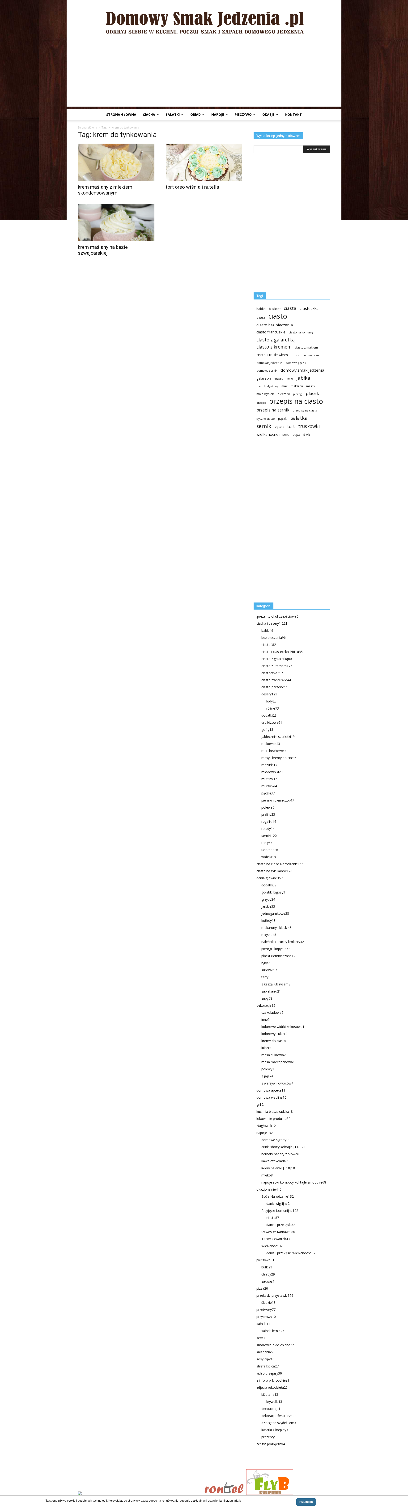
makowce (270, 743)
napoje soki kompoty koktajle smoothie (293, 1182)
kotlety (268, 920)
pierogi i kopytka (275, 949)
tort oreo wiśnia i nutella (192, 187)
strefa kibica (267, 1366)
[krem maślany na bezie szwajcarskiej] (116, 222)
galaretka (263, 378)
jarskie (268, 906)
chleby (268, 1274)
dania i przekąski (280, 1224)
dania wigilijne (278, 1203)
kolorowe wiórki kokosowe (282, 1026)
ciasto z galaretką (275, 339)
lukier (266, 1048)
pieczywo (243, 114)
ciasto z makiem (306, 347)
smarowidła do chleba (275, 1345)
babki (267, 630)
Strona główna (121, 114)
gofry (267, 729)
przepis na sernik (272, 409)
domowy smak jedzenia (302, 370)
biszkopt (274, 309)
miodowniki (272, 772)
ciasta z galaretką (276, 658)
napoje (217, 114)
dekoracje (265, 1005)
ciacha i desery (271, 623)
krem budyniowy (267, 386)
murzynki (269, 786)
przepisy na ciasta (305, 410)
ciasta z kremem (276, 666)
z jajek (267, 1076)
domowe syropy (275, 1140)
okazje (268, 114)
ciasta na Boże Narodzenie (279, 864)
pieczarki (284, 394)
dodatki (268, 715)
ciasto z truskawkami (272, 355)
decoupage (270, 1408)
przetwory (266, 1309)
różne (272, 708)
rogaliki (268, 821)
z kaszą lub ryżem (275, 984)
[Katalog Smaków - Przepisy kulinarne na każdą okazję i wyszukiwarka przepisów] (140, 1494)
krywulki (274, 1401)
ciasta (290, 308)
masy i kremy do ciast (279, 758)
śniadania (265, 1352)
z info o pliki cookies (272, 1380)
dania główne (269, 878)
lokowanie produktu (273, 1118)
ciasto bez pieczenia (274, 324)
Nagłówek (266, 1125)
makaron (297, 386)
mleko (267, 1175)
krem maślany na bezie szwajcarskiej (103, 250)
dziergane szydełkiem (278, 1423)
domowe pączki (295, 363)
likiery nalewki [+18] (278, 1168)
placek (312, 393)
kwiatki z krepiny (274, 1430)
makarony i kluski (276, 927)
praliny (268, 814)
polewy (267, 1069)
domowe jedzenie (269, 363)
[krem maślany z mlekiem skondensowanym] (116, 162)
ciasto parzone (274, 687)
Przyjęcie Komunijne (279, 1210)
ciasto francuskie (270, 332)
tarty (265, 977)
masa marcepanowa (278, 1062)
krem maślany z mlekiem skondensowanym (105, 190)
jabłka (303, 377)
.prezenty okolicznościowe (277, 616)
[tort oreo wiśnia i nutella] (204, 162)
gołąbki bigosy (273, 892)
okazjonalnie (268, 1189)
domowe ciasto (311, 355)
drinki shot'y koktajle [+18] (283, 1147)
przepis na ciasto (296, 401)
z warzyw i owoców (277, 1083)
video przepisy (269, 1373)
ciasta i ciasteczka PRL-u (282, 651)
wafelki (268, 857)
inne (265, 1019)
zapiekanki (271, 991)
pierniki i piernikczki (277, 800)
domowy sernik (266, 370)
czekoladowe (272, 1012)
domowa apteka (270, 1090)
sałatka (299, 417)
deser (295, 355)
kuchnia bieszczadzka (274, 1111)
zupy (266, 998)
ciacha (149, 114)
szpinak (279, 427)
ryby (265, 963)
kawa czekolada (274, 1161)
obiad (195, 114)
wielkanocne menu (272, 434)
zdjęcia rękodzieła (272, 1387)
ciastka (260, 317)
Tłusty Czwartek (275, 1239)
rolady (268, 828)
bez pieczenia (273, 637)
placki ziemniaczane (278, 956)
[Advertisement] (204, 74)
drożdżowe (271, 722)
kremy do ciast (273, 1041)
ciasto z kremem (274, 347)
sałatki (173, 114)
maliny (310, 386)
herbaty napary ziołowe (280, 1154)
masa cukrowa (273, 1055)
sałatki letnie (272, 1331)
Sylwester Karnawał (278, 1232)
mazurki (269, 765)
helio (289, 378)
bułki (266, 1267)
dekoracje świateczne (278, 1415)
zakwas (268, 1281)
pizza (262, 1288)
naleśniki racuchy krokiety (282, 941)
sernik (263, 426)
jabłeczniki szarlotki (278, 736)
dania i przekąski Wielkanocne (290, 1253)
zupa (296, 434)
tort (291, 426)
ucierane (269, 849)
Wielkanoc (272, 1246)
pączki (282, 418)
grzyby (279, 378)
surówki (269, 970)
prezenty (268, 1437)
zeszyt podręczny (270, 1444)
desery (269, 694)
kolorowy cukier (274, 1033)
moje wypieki (265, 394)
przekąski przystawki (274, 1295)
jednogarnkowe (275, 913)
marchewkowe (273, 750)
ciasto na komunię (301, 332)
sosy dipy (265, 1359)
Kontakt (293, 114)
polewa (267, 807)
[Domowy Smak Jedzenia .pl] (204, 19)
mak (284, 386)
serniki (269, 835)
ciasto (277, 316)
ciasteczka (309, 308)
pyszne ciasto (265, 419)
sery (260, 1338)
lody (271, 701)
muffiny (269, 779)
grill (260, 1104)
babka (261, 309)
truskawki (309, 426)
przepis (261, 402)
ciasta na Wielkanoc (274, 871)
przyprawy (266, 1316)
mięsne (268, 934)
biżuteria (269, 1394)
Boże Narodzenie (277, 1196)
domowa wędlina (271, 1097)
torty (266, 842)
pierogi (297, 394)
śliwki (306, 435)
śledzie (268, 1302)
